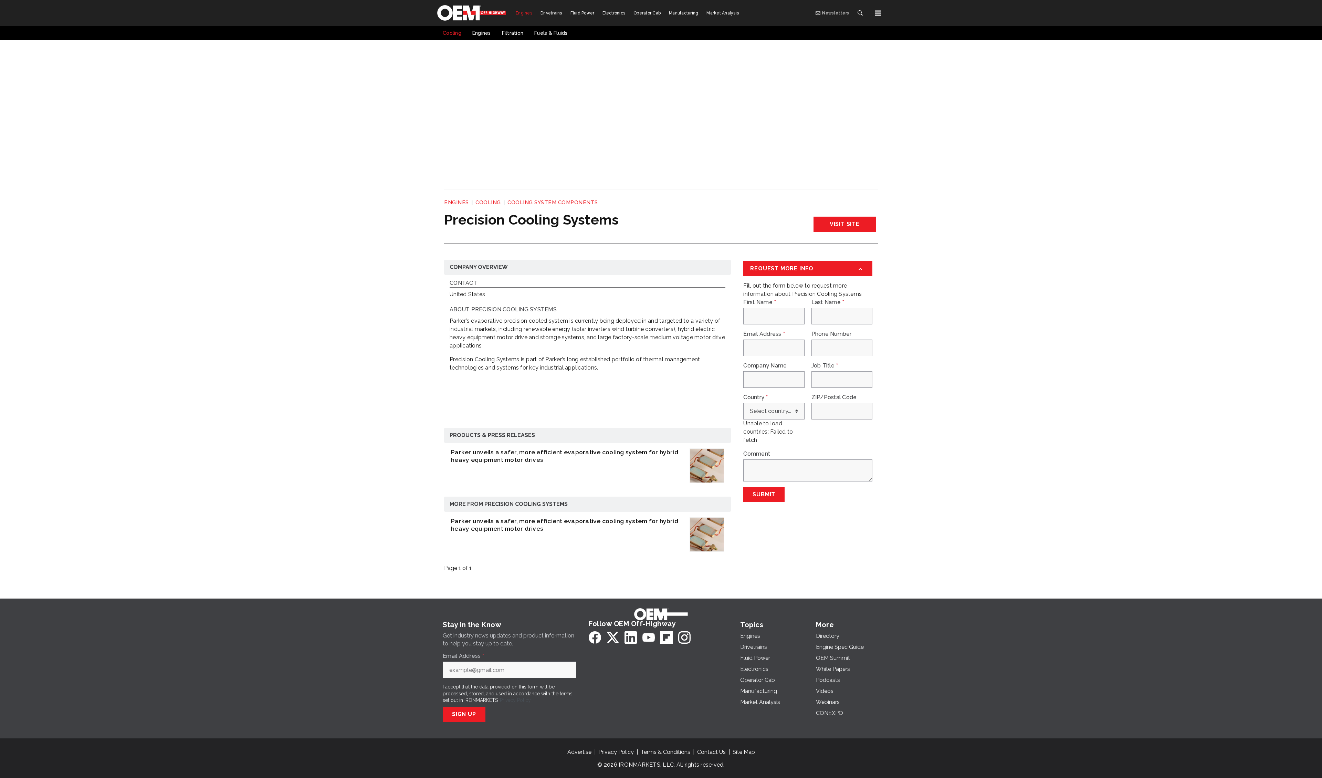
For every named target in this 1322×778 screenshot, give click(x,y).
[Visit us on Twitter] (613, 637)
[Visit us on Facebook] (595, 637)
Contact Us (711, 752)
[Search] (860, 13)
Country (755, 397)
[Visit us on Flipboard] (666, 637)
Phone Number (831, 334)
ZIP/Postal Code (834, 397)
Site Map (744, 752)
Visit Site (845, 224)
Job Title (824, 366)
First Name (759, 302)
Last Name (827, 302)
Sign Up (464, 714)
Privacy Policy (515, 700)
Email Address (764, 334)
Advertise (579, 752)
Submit (764, 494)
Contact (463, 283)
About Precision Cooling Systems (503, 310)
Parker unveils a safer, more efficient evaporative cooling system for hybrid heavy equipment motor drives (565, 456)
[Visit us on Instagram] (684, 637)
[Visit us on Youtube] (648, 637)
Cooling (488, 202)
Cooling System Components (552, 202)
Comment (756, 454)
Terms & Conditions (665, 752)
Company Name (765, 366)
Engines (456, 202)
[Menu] (878, 13)
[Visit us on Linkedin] (631, 637)
